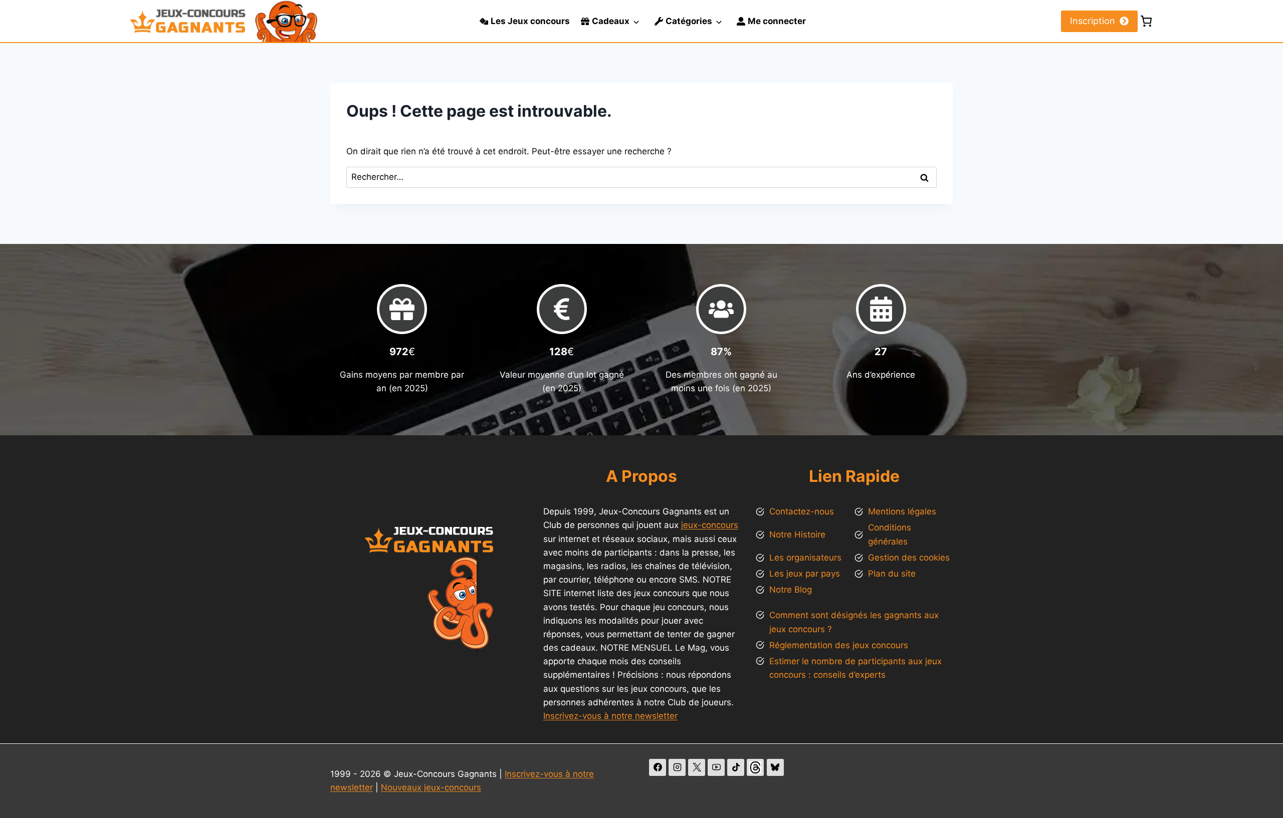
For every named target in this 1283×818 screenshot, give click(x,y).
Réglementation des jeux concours (838, 645)
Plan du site (892, 574)
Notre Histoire (797, 534)
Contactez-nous (801, 511)
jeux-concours (709, 525)
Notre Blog (790, 590)
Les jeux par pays (804, 574)
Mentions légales (902, 511)
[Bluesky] (775, 767)
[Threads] (755, 767)
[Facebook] (657, 767)
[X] (696, 767)
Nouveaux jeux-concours (431, 787)
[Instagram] (677, 767)
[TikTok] (735, 767)
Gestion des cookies (909, 558)
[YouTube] (716, 767)
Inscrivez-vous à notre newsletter (610, 716)
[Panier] (1146, 21)
